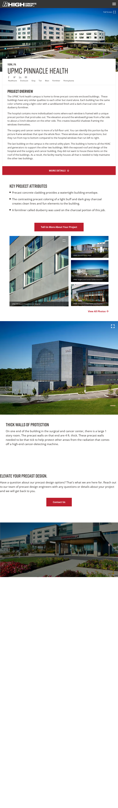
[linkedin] (20, 77)
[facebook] (8, 77)
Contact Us (59, 502)
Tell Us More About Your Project (59, 227)
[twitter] (14, 77)
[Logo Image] (19, 4)
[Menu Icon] (114, 4)
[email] (26, 77)
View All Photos (97, 311)
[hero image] (59, 368)
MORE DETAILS (57, 170)
